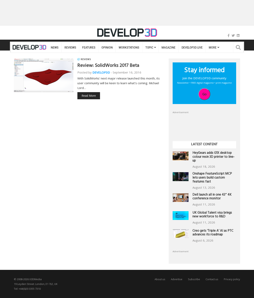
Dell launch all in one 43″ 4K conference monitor (212, 197)
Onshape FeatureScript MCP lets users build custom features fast (212, 178)
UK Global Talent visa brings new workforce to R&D (212, 215)
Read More (89, 95)
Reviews (70, 47)
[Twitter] (233, 35)
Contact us (212, 279)
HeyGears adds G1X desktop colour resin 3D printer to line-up (213, 157)
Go (204, 94)
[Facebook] (228, 35)
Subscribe (194, 279)
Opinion (107, 47)
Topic (149, 47)
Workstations (129, 47)
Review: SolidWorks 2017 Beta (108, 66)
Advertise (176, 279)
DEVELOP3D (101, 72)
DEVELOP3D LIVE (192, 47)
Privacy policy (232, 279)
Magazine (168, 47)
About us (160, 279)
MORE (212, 47)
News (54, 47)
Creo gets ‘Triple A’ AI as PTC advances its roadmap (212, 233)
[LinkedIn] (238, 35)
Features (88, 47)
